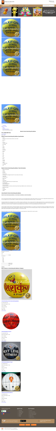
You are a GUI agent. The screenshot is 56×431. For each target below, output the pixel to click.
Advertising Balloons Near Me (6, 331)
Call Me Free (34, 424)
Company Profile (20, 5)
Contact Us (26, 5)
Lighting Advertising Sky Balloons (7, 392)
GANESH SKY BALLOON (9, 2)
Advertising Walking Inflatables (32, 413)
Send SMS (28, 424)
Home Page (15, 5)
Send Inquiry (4, 125)
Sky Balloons (30, 410)
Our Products (6, 5)
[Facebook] (2, 414)
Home (3, 127)
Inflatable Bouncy (31, 415)
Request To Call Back (4, 126)
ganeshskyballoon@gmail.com (6, 412)
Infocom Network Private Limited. (14, 429)
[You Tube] (3, 414)
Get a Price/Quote (4, 310)
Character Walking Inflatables (32, 414)
